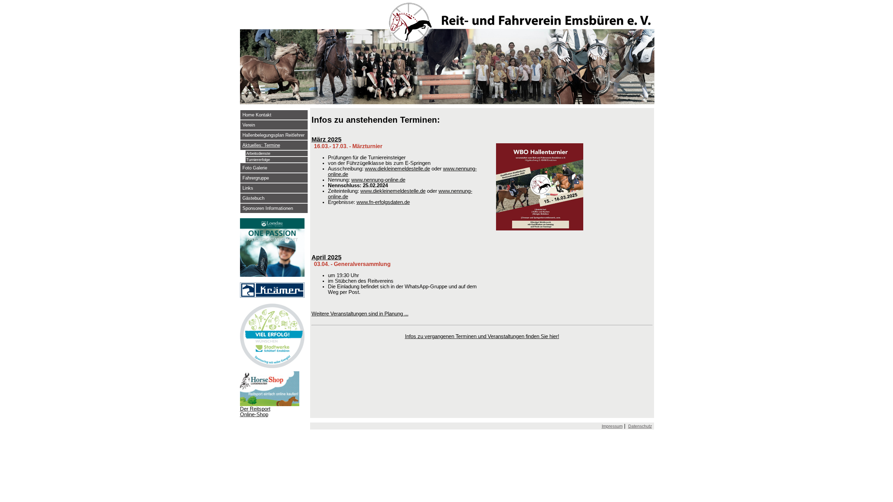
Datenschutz (640, 426)
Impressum (612, 426)
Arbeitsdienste (258, 153)
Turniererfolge (258, 160)
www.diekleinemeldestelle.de (397, 169)
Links (247, 188)
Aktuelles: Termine (261, 145)
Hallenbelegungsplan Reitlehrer (273, 135)
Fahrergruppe (255, 178)
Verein (248, 125)
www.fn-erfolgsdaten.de (383, 202)
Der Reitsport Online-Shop (255, 411)
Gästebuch (253, 198)
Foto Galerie (254, 167)
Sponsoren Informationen (267, 208)
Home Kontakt (256, 114)
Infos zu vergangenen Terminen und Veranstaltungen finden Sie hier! (482, 336)
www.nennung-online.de (378, 180)
